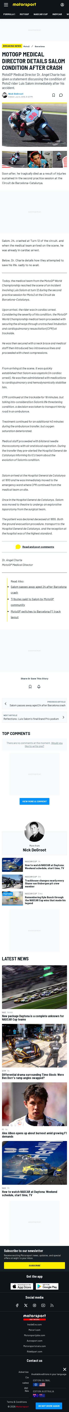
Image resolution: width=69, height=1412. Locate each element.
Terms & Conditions (17, 1401)
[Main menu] (6, 4)
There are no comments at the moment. (35, 744)
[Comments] (62, 95)
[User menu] (62, 4)
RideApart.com (34, 1351)
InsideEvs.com (34, 1324)
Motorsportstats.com (34, 1346)
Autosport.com (34, 1340)
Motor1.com (34, 1329)
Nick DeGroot (15, 94)
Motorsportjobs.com (34, 1335)
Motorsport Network (27, 1406)
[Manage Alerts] (39, 686)
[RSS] (52, 1305)
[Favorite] (53, 95)
